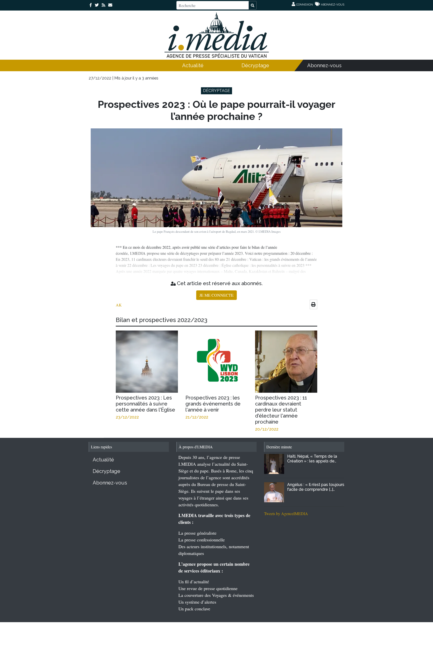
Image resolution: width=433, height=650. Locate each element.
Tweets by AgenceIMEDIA (286, 513)
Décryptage (255, 65)
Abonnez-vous (324, 65)
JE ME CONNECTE (216, 295)
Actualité (192, 65)
